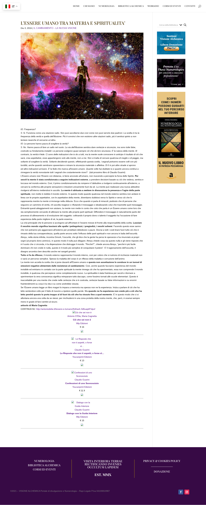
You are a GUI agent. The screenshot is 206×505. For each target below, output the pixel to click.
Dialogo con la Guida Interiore (82, 413)
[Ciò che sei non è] (82, 312)
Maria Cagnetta (89, 316)
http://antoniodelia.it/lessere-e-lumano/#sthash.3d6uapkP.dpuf (65, 309)
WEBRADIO (153, 6)
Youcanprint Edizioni (82, 357)
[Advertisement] (171, 243)
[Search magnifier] (185, 25)
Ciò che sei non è (82, 319)
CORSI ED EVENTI (172, 6)
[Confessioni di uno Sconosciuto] (82, 372)
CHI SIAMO (89, 6)
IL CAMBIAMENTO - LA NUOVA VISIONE (55, 28)
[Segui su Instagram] (186, 492)
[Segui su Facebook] (180, 492)
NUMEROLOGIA (106, 6)
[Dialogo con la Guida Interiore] (82, 402)
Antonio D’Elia (74, 316)
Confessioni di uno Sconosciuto (82, 383)
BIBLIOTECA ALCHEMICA (131, 6)
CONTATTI (190, 6)
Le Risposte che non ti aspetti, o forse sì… (82, 353)
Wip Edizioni (82, 323)
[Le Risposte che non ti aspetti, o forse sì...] (82, 339)
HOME (76, 6)
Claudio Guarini (82, 350)
